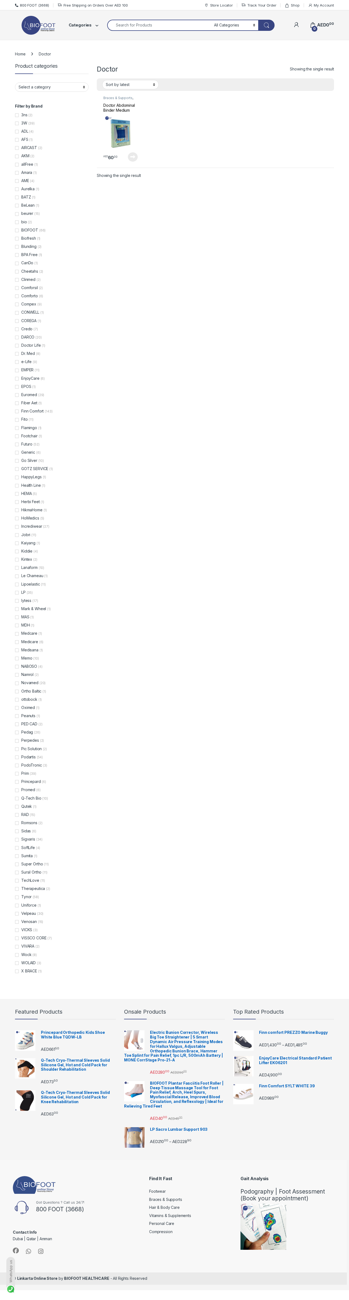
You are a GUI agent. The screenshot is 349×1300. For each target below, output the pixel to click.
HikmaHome (32, 509)
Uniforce (29, 905)
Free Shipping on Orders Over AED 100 (96, 5)
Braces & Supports (118, 98)
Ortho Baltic (31, 691)
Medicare (29, 641)
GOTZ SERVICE (34, 468)
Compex (28, 304)
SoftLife (28, 847)
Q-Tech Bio (31, 798)
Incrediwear (31, 526)
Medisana (29, 650)
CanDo (27, 262)
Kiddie (26, 551)
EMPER (27, 369)
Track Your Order (261, 5)
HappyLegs (31, 476)
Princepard (31, 781)
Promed (28, 789)
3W (24, 123)
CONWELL (30, 312)
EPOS (26, 386)
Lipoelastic (30, 584)
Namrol (27, 674)
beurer (27, 213)
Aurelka (28, 188)
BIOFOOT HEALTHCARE (86, 1278)
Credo (26, 329)
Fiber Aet (29, 402)
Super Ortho (32, 864)
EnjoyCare (30, 378)
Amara (26, 172)
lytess (26, 600)
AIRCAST (29, 147)
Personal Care (161, 1223)
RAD (25, 814)
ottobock (29, 699)
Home (20, 54)
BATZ (26, 197)
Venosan (29, 921)
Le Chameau (32, 575)
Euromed (29, 394)
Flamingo (29, 427)
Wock (26, 954)
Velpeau (28, 913)
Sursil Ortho (31, 872)
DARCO (27, 337)
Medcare (29, 633)
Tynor (26, 896)
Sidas (26, 831)
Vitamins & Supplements (170, 1215)
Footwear (157, 1191)
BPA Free (29, 254)
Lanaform (29, 567)
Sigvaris (28, 839)
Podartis (28, 757)
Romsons (29, 822)
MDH (25, 625)
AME (25, 180)
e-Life (26, 361)
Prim (25, 773)
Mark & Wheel (33, 608)
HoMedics (30, 518)
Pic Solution (31, 748)
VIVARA (27, 946)
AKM (25, 155)
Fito (24, 419)
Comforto (29, 295)
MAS (25, 617)
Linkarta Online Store (37, 1278)
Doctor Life (31, 345)
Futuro (26, 444)
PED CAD (29, 724)
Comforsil (29, 287)
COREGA (29, 320)
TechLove (30, 880)
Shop (295, 5)
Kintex (26, 559)
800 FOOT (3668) (34, 5)
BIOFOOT (29, 230)
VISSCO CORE (33, 938)
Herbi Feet (30, 501)
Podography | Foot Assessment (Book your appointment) (282, 1195)
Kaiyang (28, 543)
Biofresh (28, 238)
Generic (28, 452)
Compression (160, 1231)
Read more (133, 157)
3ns (24, 114)
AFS (24, 139)
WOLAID (28, 962)
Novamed (29, 682)
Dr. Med (28, 353)
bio (24, 221)
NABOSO (29, 666)
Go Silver (29, 460)
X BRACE (29, 971)
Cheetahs (29, 271)
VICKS (26, 929)
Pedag (27, 732)
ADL (24, 131)
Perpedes (30, 740)
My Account (324, 5)
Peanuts (28, 715)
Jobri (25, 534)
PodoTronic (31, 765)
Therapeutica (33, 888)
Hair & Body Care (164, 1207)
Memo (26, 658)
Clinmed (28, 279)
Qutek (26, 806)
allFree (27, 164)
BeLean (28, 205)
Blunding (29, 246)
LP (23, 592)
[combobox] (159, 25)
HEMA (26, 493)
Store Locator (221, 5)
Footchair (29, 436)
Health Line (31, 485)
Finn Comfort (32, 411)
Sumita (27, 855)
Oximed (28, 707)
